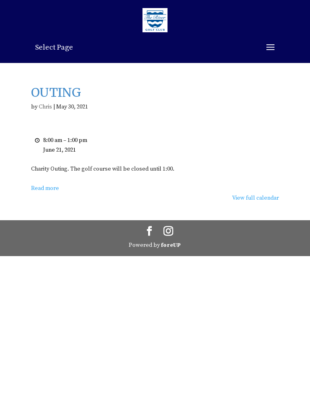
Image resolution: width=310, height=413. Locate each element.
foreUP (171, 245)
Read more (45, 188)
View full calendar (255, 198)
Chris (45, 107)
